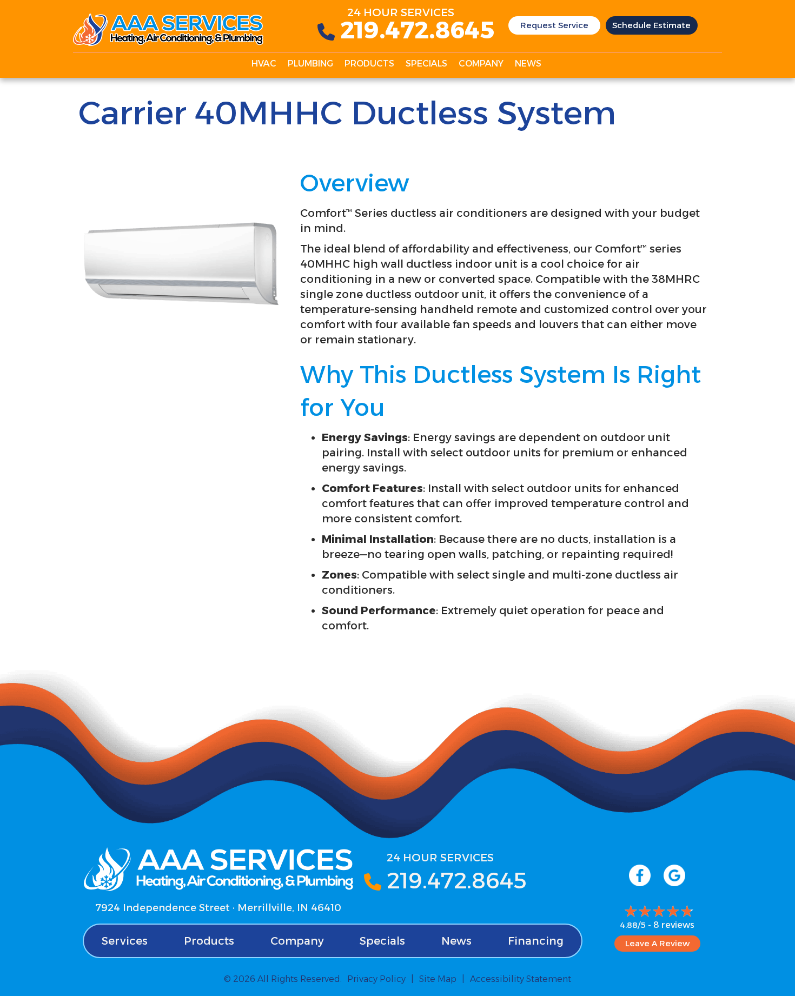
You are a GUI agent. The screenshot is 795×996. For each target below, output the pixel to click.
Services (125, 940)
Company (297, 940)
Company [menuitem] (481, 63)
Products (209, 940)
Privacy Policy (376, 979)
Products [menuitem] (369, 63)
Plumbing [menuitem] (310, 63)
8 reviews (673, 925)
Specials (382, 940)
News (456, 940)
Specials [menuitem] (426, 63)
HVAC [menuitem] (263, 63)
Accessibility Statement (520, 979)
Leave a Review (657, 943)
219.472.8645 (417, 29)
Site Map (437, 979)
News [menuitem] (528, 63)
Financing (536, 940)
